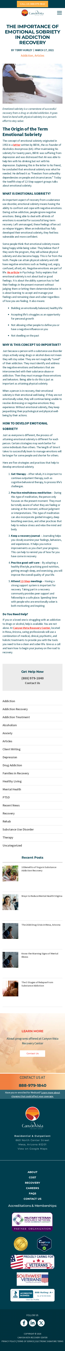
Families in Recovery (16, 773)
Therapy (8, 837)
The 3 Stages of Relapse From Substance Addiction (37, 984)
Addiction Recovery (15, 709)
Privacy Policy (9, 1341)
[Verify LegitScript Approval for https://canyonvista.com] (44, 1243)
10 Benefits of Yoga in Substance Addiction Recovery (38, 869)
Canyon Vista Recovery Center (31, 628)
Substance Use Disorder (18, 829)
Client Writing (12, 749)
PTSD (6, 797)
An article (13, 272)
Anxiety (7, 733)
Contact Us (32, 683)
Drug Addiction (12, 765)
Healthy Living (12, 781)
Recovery (9, 813)
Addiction (27, 55)
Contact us (30, 1077)
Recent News (11, 805)
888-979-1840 (32, 1085)
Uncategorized (12, 845)
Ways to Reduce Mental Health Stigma (41, 895)
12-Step (25, 581)
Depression (10, 757)
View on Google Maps (32, 1148)
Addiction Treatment (16, 717)
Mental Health (12, 789)
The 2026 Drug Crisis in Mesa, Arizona (40, 924)
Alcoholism (10, 725)
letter (16, 145)
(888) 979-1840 (32, 678)
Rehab (7, 821)
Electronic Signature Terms (49, 1341)
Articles (39, 55)
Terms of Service (25, 1341)
